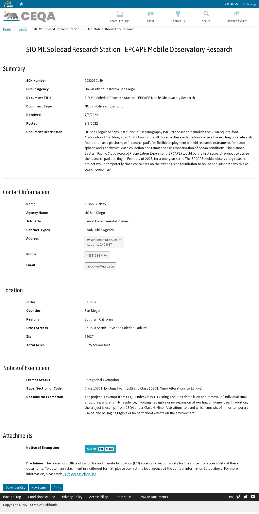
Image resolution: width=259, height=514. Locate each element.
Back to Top (12, 497)
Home (7, 29)
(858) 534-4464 (97, 255)
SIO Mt (100, 449)
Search (206, 21)
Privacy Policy (72, 497)
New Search (39, 487)
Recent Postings (120, 21)
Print (57, 487)
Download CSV (15, 487)
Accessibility (98, 497)
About (150, 21)
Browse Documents (153, 497)
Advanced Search (237, 21)
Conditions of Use (41, 497)
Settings (251, 4)
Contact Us (231, 3)
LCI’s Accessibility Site (79, 474)
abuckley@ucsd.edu (100, 266)
